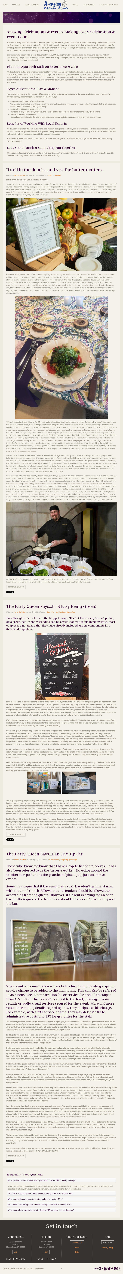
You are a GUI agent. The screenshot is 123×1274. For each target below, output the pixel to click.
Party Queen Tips (55, 175)
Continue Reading (16, 587)
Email (96, 1268)
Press (75, 5)
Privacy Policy (107, 1247)
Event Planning (32, 5)
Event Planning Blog (109, 5)
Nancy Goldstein (20, 175)
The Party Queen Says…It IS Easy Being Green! (51, 606)
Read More (107, 1242)
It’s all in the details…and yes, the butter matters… (55, 169)
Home (5, 5)
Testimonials (89, 5)
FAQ (77, 1252)
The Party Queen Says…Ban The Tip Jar (44, 854)
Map (15, 1252)
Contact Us (8, 14)
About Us (16, 5)
